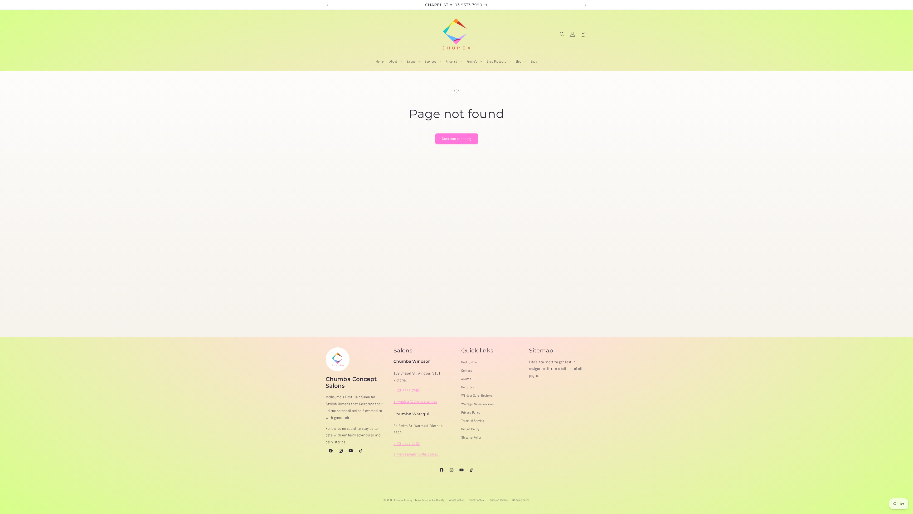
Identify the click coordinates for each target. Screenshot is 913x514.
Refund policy (456, 500)
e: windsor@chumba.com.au (415, 401)
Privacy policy (476, 500)
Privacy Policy (470, 412)
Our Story (467, 387)
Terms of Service (472, 421)
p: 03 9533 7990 (406, 390)
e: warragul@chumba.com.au (415, 454)
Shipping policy (520, 500)
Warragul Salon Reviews (477, 404)
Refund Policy (470, 429)
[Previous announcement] (327, 4)
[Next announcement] (585, 4)
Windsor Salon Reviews (477, 395)
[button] (395, 61)
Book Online (469, 362)
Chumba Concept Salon (407, 500)
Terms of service (498, 500)
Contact (466, 370)
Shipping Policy (471, 437)
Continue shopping (456, 138)
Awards (466, 379)
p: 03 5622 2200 (406, 443)
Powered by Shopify (433, 500)
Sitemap (541, 350)
